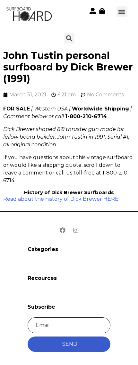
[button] (121, 11)
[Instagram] (76, 230)
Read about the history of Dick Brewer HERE (60, 199)
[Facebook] (62, 230)
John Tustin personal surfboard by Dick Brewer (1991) (68, 67)
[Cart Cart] (102, 10)
